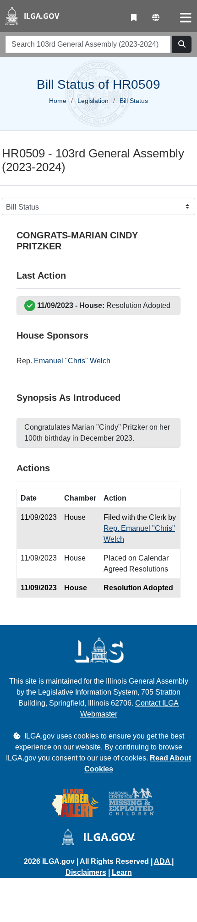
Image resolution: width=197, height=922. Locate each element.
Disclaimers (86, 872)
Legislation (93, 100)
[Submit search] (182, 44)
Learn (122, 872)
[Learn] (133, 18)
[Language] (155, 18)
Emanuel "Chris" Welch (72, 361)
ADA (163, 861)
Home (57, 100)
